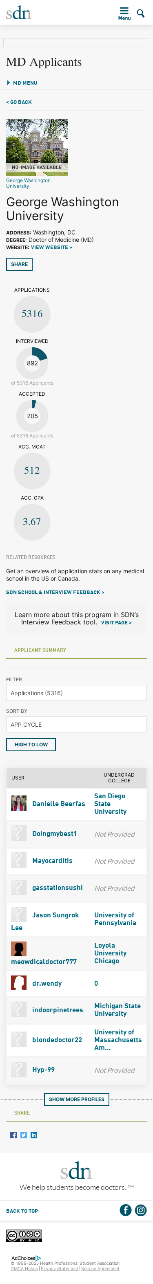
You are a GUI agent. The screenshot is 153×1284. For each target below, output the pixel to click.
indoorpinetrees (57, 1010)
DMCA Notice (24, 1268)
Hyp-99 (43, 1070)
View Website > (51, 247)
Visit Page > (116, 623)
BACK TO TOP (22, 1211)
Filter (14, 679)
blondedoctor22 (56, 1040)
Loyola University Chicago (110, 953)
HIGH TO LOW (31, 744)
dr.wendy (46, 983)
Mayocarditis (52, 861)
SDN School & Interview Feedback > (55, 592)
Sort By (16, 711)
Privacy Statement (59, 1268)
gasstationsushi (57, 888)
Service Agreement (100, 1268)
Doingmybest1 (54, 834)
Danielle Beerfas (58, 804)
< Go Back (19, 102)
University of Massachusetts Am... (118, 1040)
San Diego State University (110, 804)
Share (19, 264)
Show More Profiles (76, 1099)
